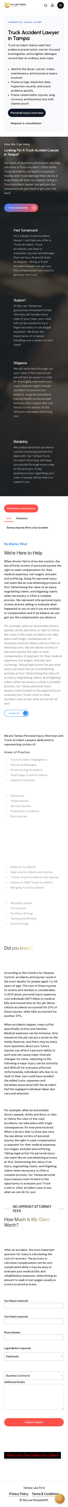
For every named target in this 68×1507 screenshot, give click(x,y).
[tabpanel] (34, 736)
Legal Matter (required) (17, 1352)
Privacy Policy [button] (18, 1494)
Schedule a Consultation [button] (21, 508)
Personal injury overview (27, 112)
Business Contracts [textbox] (18, 1375)
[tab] (9, 517)
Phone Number (12, 1332)
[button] (60, 5)
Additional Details (14, 1382)
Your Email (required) (16, 1316)
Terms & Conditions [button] (45, 1494)
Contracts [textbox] (12, 1356)
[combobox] (34, 1356)
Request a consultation (26, 123)
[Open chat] (60, 1499)
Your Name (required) (16, 1301)
